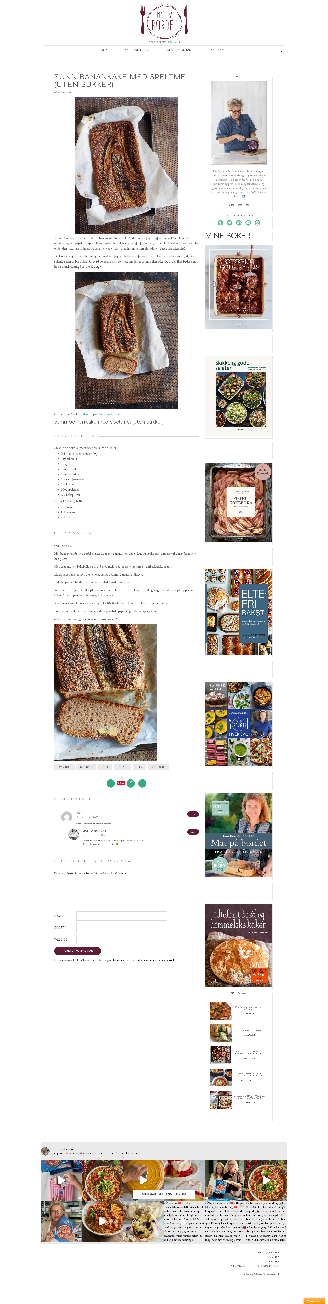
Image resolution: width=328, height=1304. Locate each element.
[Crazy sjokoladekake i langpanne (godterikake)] (221, 1055)
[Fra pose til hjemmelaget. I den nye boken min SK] (102, 1180)
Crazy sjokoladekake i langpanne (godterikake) (249, 1052)
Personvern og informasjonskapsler (254, 1265)
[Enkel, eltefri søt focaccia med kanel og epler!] (221, 1099)
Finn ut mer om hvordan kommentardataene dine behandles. (145, 960)
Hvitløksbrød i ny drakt (249, 1030)
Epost (60, 927)
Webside (60, 939)
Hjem (104, 50)
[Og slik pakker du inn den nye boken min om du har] (61, 1180)
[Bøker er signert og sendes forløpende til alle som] (225, 1180)
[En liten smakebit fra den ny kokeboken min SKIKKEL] (266, 1180)
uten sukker (158, 767)
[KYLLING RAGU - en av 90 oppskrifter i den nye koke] (102, 1221)
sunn (139, 767)
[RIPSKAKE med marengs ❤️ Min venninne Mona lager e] (184, 1180)
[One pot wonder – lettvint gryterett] (221, 1010)
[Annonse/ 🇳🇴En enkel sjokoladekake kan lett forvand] (184, 1221)
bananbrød (64, 767)
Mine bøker (219, 50)
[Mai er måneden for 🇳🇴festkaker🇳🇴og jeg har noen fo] (225, 1221)
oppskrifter (135, 50)
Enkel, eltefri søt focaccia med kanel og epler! (249, 1097)
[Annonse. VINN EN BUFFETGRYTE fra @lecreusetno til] (143, 1180)
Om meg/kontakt (179, 50)
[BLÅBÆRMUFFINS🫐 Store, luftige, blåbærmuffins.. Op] (143, 1221)
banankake (86, 767)
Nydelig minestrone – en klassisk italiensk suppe (249, 1075)
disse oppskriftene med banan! (102, 414)
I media (274, 1256)
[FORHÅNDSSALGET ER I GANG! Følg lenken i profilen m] (61, 1221)
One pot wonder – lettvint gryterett (249, 1008)
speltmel (122, 767)
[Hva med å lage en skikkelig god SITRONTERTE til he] (266, 1221)
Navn (59, 916)
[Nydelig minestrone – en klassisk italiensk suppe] (221, 1077)
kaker (105, 767)
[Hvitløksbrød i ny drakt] (221, 1032)
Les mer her (238, 204)
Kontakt (273, 1261)
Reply (193, 814)
